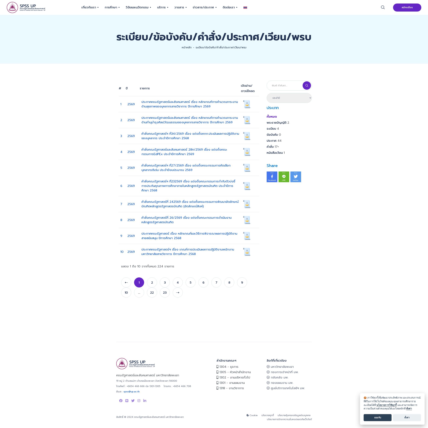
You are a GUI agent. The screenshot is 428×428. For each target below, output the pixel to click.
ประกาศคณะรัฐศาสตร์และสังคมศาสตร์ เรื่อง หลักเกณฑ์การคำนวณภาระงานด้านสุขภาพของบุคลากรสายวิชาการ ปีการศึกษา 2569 (189, 104)
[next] (178, 292)
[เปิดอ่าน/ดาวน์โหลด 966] (247, 151)
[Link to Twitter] (133, 400)
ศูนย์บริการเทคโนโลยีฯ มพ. (287, 388)
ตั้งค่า (409, 408)
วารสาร (179, 7)
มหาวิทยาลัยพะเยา (282, 366)
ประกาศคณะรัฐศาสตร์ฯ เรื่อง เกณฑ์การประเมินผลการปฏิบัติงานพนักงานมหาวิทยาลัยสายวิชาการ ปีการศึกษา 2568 (187, 251)
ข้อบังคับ (274, 134)
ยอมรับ (377, 417)
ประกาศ (274, 140)
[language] (246, 7)
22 (152, 292)
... (139, 292)
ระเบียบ (273, 128)
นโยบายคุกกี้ (267, 415)
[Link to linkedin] (144, 400)
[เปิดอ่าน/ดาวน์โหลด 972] (247, 104)
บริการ (161, 7)
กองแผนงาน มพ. (281, 382)
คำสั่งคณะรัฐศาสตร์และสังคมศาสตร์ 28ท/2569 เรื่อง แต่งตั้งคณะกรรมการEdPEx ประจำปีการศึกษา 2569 (184, 151)
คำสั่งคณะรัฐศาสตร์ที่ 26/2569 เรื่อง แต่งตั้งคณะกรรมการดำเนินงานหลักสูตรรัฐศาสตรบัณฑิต (186, 220)
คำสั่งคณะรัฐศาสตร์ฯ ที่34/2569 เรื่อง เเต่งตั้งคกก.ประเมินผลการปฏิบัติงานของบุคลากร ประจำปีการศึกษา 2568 (190, 136)
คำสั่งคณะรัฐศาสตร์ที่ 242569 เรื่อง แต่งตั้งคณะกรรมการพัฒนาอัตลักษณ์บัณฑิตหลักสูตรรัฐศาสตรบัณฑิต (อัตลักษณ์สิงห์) (190, 204)
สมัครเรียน (407, 7)
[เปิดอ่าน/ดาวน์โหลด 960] (247, 251)
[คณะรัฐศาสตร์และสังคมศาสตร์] (26, 7)
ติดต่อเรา (229, 7)
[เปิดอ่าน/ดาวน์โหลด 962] (247, 220)
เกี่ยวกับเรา (88, 7)
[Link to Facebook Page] (121, 400)
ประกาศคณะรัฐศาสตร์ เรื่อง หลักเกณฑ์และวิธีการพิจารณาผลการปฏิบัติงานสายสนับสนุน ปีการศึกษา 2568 (189, 235)
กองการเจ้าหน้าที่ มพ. (284, 372)
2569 (131, 104)
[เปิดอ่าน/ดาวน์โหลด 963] (247, 204)
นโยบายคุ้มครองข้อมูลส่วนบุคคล (294, 415)
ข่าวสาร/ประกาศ (203, 7)
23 (165, 292)
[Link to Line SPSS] (126, 400)
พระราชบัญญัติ (278, 122)
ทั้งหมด (272, 116)
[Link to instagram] (138, 400)
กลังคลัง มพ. (279, 377)
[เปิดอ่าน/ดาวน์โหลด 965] (247, 167)
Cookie (253, 415)
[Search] (307, 85)
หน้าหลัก (187, 48)
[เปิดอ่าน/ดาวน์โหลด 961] (247, 235)
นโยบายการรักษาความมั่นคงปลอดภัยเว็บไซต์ (289, 419)
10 (122, 251)
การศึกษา (111, 7)
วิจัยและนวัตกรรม (137, 7)
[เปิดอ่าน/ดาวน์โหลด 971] (247, 120)
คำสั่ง (273, 146)
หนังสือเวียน (276, 152)
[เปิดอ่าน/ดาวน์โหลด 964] (247, 185)
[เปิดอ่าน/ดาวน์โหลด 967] (247, 136)
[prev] (126, 282)
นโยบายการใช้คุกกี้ (387, 405)
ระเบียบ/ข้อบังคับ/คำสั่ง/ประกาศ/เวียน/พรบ (221, 48)
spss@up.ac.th (132, 391)
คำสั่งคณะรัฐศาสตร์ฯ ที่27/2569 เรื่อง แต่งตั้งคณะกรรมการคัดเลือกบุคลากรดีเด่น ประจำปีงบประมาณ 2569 (186, 167)
